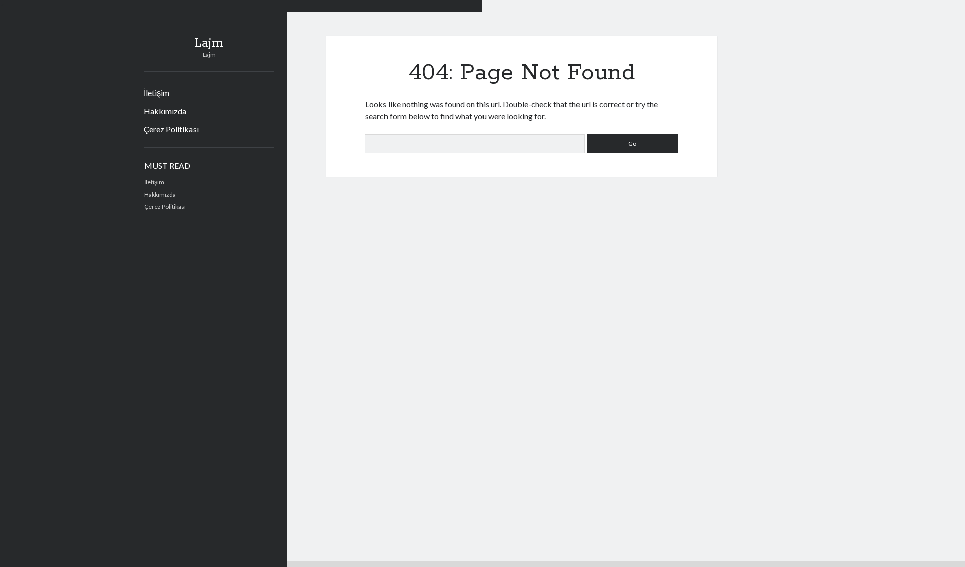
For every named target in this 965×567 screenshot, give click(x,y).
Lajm (209, 43)
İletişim (156, 93)
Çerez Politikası (171, 129)
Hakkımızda (165, 111)
